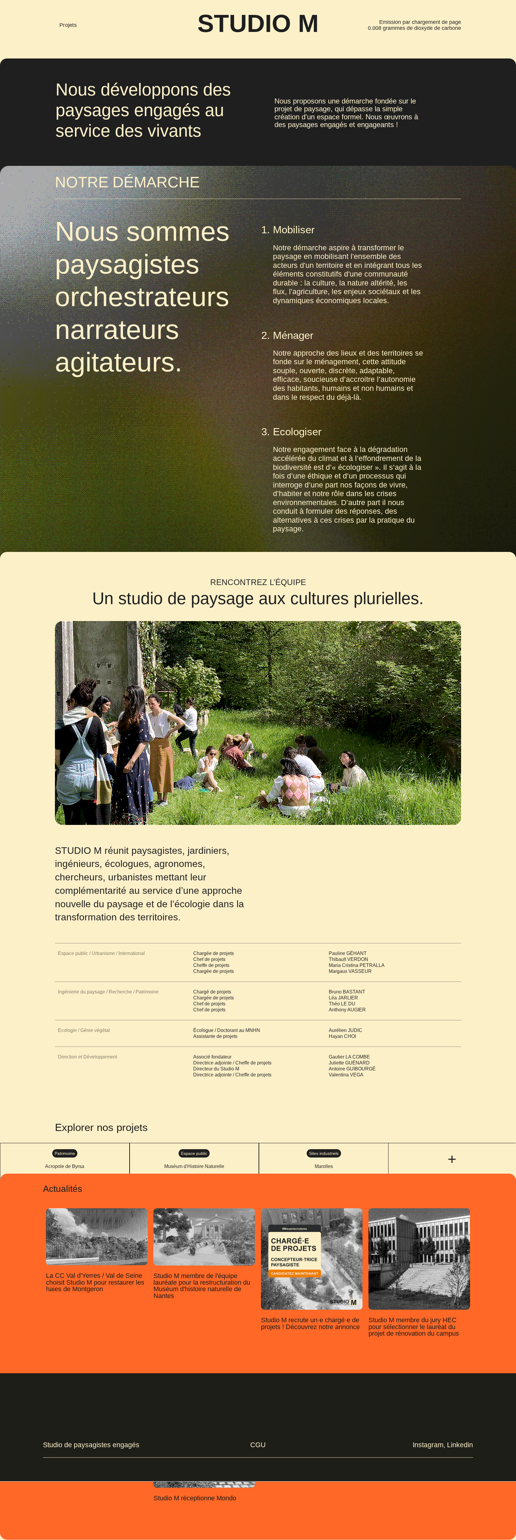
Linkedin (460, 1445)
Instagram (428, 1445)
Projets (68, 25)
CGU (258, 1445)
